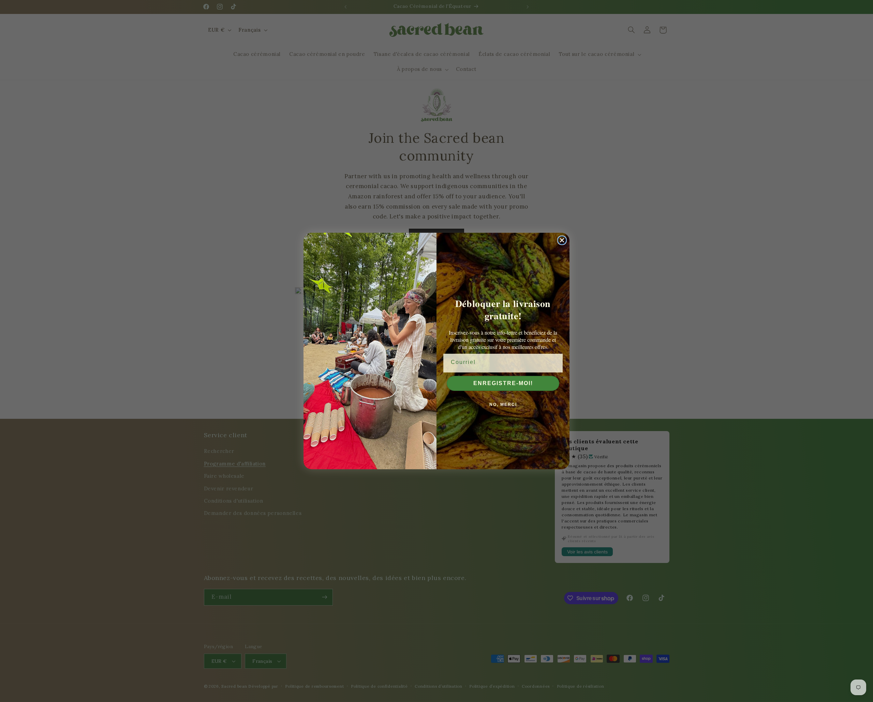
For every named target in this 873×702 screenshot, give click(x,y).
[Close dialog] (562, 240)
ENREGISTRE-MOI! (503, 383)
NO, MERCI (503, 404)
